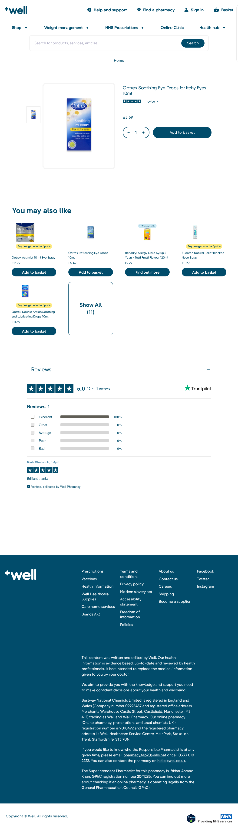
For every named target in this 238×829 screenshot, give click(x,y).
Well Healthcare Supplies (95, 596)
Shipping (166, 594)
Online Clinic (172, 28)
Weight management (63, 28)
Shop (17, 28)
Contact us (168, 579)
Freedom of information (130, 614)
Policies (126, 624)
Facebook (205, 571)
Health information (97, 586)
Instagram (205, 586)
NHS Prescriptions (121, 28)
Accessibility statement (130, 601)
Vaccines (89, 579)
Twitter (203, 579)
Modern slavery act (136, 591)
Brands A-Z (91, 614)
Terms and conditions (129, 574)
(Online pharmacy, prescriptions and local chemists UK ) (128, 722)
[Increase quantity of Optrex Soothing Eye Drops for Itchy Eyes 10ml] (143, 132)
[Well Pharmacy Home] (18, 10)
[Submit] (193, 43)
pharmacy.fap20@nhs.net (144, 755)
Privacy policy (132, 584)
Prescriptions (92, 571)
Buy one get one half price (34, 246)
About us (166, 571)
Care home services (98, 606)
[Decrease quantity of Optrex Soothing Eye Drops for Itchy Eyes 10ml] (128, 132)
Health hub (209, 28)
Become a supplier (174, 601)
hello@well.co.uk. (171, 760)
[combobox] (118, 43)
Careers (165, 586)
